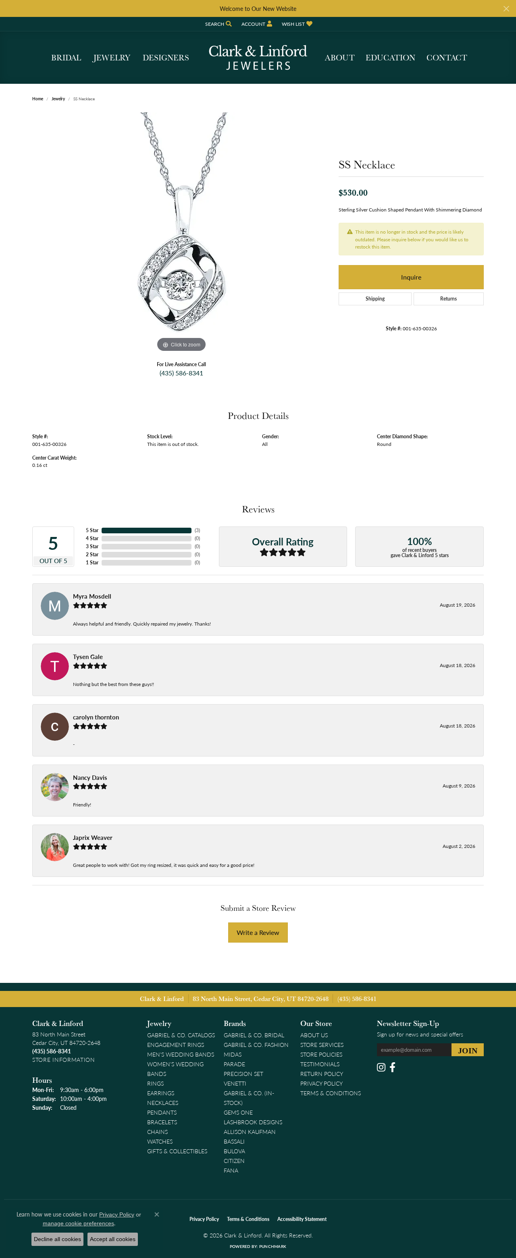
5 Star (92, 530)
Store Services (321, 1044)
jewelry (58, 99)
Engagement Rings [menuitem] (175, 1044)
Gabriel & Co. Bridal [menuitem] (254, 1035)
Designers (166, 57)
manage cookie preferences (78, 1223)
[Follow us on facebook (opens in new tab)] (392, 1067)
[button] (218, 24)
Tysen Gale (88, 656)
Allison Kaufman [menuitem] (250, 1131)
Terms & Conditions (330, 1093)
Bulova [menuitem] (234, 1151)
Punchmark (272, 1246)
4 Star (92, 538)
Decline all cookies (57, 1239)
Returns (448, 298)
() (197, 530)
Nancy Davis (90, 777)
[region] (181, 233)
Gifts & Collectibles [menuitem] (177, 1151)
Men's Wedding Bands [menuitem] (180, 1054)
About (340, 57)
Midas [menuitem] (232, 1054)
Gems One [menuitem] (238, 1112)
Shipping (375, 298)
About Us (314, 1035)
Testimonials (319, 1064)
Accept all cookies (112, 1239)
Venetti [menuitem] (235, 1083)
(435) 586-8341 (181, 372)
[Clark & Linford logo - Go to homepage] (258, 58)
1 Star (92, 562)
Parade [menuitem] (234, 1064)
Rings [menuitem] (155, 1083)
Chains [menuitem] (157, 1131)
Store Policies (321, 1054)
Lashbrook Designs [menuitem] (253, 1122)
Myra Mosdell (92, 596)
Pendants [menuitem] (162, 1112)
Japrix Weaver (92, 837)
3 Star (92, 546)
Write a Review (258, 932)
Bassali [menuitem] (234, 1141)
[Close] (506, 9)
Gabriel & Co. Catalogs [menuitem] (181, 1035)
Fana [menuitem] (231, 1170)
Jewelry (112, 57)
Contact (447, 57)
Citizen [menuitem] (234, 1160)
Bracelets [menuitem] (162, 1122)
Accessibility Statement (302, 1219)
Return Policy (321, 1073)
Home (37, 99)
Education (390, 57)
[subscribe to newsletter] (468, 1049)
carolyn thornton (96, 717)
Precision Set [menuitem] (243, 1073)
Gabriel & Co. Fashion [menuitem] (256, 1044)
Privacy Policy (321, 1083)
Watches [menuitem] (160, 1141)
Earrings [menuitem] (160, 1093)
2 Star (92, 554)
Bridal (66, 57)
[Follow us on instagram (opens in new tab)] (381, 1067)
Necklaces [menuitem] (162, 1102)
